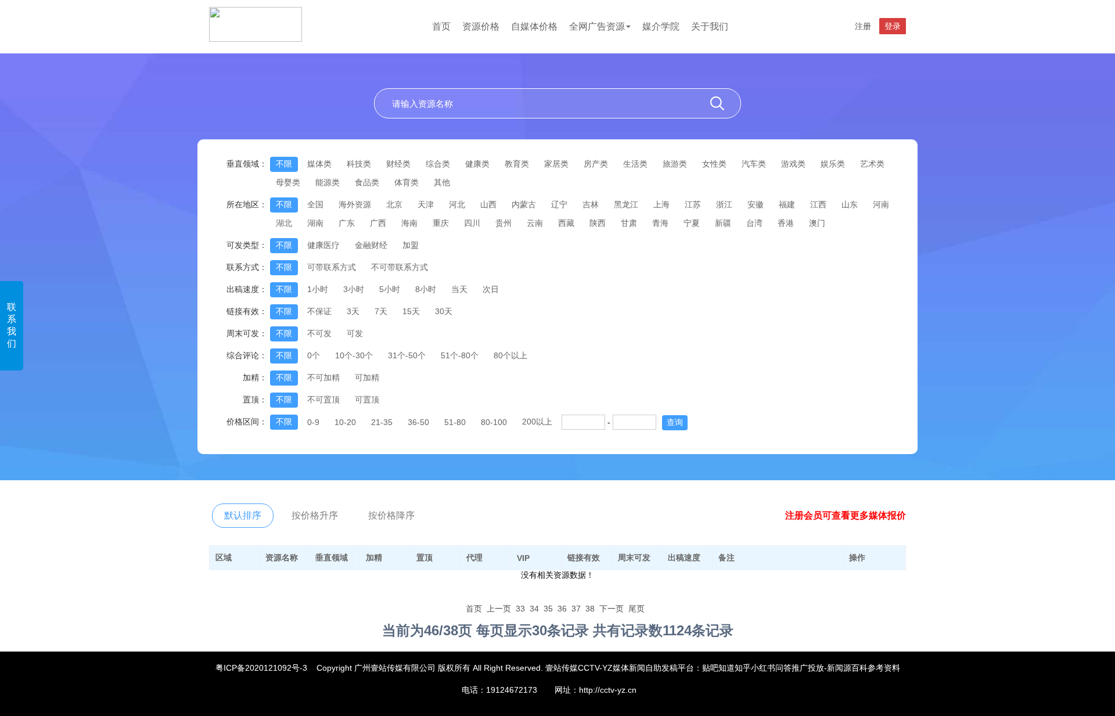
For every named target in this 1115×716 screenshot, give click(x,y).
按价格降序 (391, 515)
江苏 (693, 204)
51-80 (455, 422)
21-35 (382, 422)
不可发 (319, 333)
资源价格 (480, 26)
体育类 (406, 182)
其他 (442, 182)
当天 (459, 289)
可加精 (367, 377)
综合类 (438, 163)
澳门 (817, 223)
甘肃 (629, 223)
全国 (315, 204)
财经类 (398, 163)
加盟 (410, 245)
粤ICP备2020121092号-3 (261, 667)
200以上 (537, 421)
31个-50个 (407, 355)
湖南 (315, 223)
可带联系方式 (331, 267)
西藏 (566, 223)
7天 (381, 311)
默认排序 (242, 515)
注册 (863, 26)
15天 (411, 311)
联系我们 (11, 325)
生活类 (635, 163)
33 (520, 608)
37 (576, 608)
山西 (488, 204)
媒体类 (319, 163)
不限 (284, 163)
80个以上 (510, 355)
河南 (881, 204)
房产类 (596, 163)
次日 (491, 289)
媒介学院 (660, 26)
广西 (378, 223)
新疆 (723, 223)
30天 (443, 311)
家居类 (556, 163)
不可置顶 (323, 399)
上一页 (499, 608)
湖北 (284, 223)
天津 (426, 204)
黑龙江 (626, 204)
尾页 (636, 608)
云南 (535, 223)
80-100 (494, 422)
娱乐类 (833, 163)
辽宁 (559, 204)
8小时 (425, 289)
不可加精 (323, 377)
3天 (353, 311)
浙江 (724, 204)
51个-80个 (460, 355)
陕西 (597, 223)
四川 (472, 223)
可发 (355, 333)
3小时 (353, 289)
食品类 (367, 182)
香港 (786, 223)
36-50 (418, 422)
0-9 (313, 422)
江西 (818, 204)
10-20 (345, 422)
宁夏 (692, 223)
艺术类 (872, 163)
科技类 (359, 163)
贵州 (503, 223)
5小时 (389, 289)
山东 (849, 204)
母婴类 (288, 182)
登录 (892, 26)
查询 (675, 422)
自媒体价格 (534, 26)
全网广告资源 (597, 26)
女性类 (714, 163)
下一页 (611, 608)
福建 (787, 204)
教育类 (517, 163)
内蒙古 (524, 204)
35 (548, 608)
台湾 (754, 223)
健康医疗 (323, 245)
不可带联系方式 (399, 267)
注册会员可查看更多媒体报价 (845, 515)
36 (562, 608)
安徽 (755, 204)
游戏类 (793, 163)
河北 (457, 204)
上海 (661, 204)
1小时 (317, 289)
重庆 (441, 223)
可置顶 (367, 399)
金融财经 (371, 245)
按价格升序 (315, 515)
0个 (313, 355)
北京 (394, 204)
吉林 (590, 204)
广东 (347, 223)
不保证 (319, 311)
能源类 (327, 182)
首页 (441, 26)
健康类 (477, 163)
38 (590, 608)
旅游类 (675, 163)
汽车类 (754, 163)
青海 (660, 223)
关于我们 (709, 26)
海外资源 (355, 204)
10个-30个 (354, 355)
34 (534, 608)
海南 (409, 223)
